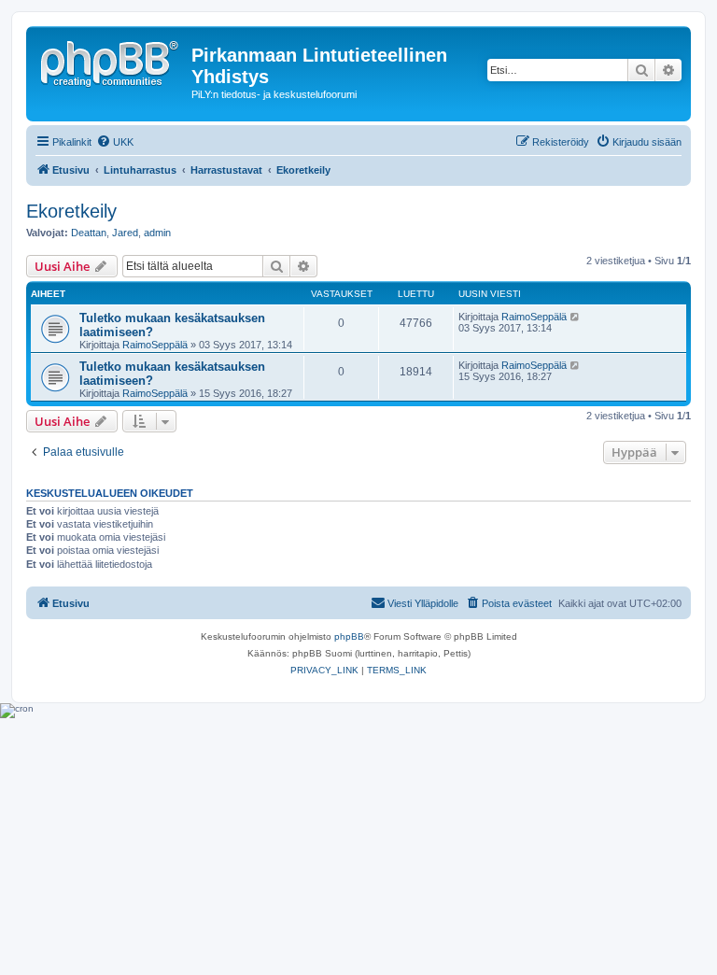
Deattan (88, 232)
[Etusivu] (111, 61)
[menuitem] (115, 142)
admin (157, 232)
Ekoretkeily (71, 211)
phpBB (349, 636)
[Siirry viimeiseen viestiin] (575, 316)
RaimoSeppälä (155, 344)
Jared (125, 232)
